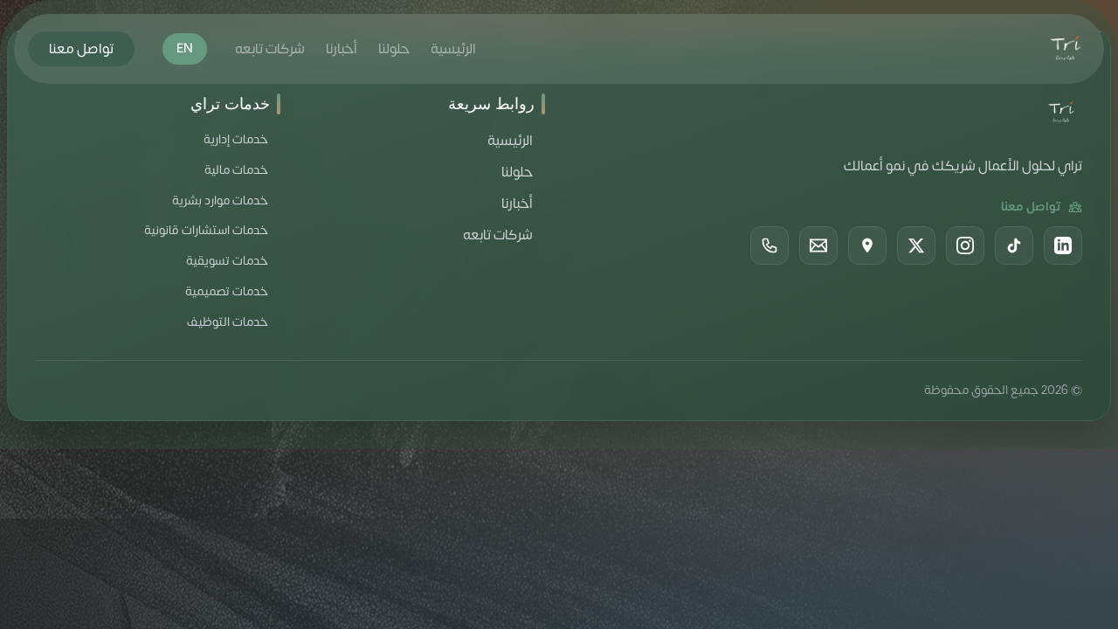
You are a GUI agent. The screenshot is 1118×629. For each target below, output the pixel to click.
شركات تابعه (270, 49)
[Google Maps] (867, 245)
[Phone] (769, 245)
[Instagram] (965, 245)
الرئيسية (453, 49)
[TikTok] (1014, 245)
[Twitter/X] (916, 245)
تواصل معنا (81, 49)
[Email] (818, 245)
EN (184, 48)
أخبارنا (341, 49)
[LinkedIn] (1063, 245)
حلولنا (394, 49)
